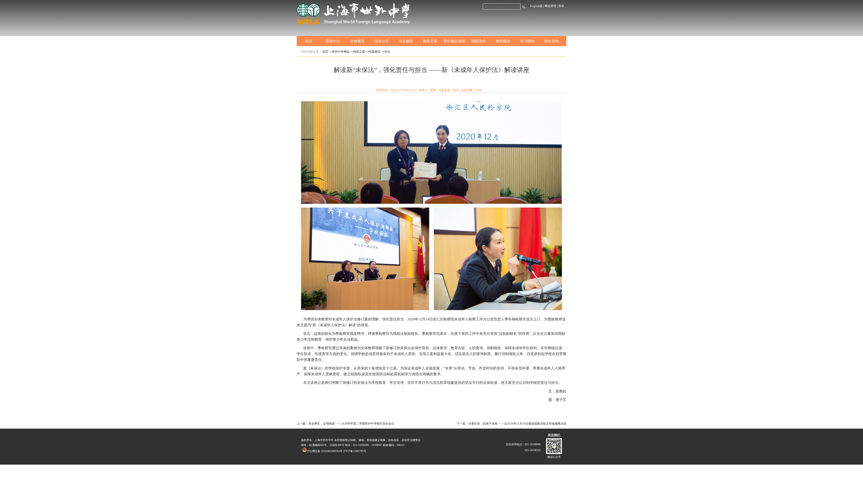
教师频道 (503, 41)
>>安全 (385, 51)
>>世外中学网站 (339, 51)
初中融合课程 (454, 41)
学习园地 (527, 41)
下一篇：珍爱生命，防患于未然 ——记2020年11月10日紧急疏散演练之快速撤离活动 (511, 423)
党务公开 (381, 41)
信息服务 (406, 41)
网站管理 (550, 6)
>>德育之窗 (357, 51)
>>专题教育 (373, 51)
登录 (561, 6)
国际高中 (479, 41)
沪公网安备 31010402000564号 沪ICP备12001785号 (336, 451)
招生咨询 (551, 41)
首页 (308, 41)
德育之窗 (430, 41)
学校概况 (357, 41)
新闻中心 (333, 41)
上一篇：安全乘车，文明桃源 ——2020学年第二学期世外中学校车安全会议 (345, 423)
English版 (536, 6)
